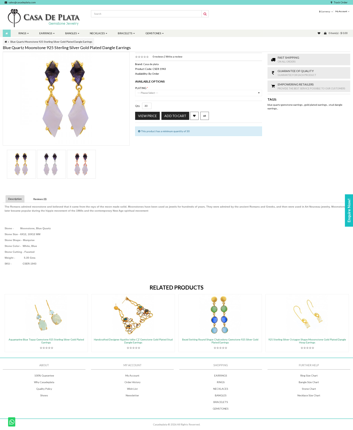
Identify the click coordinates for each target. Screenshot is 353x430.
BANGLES (221, 395)
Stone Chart (309, 388)
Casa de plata (151, 64)
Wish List (132, 388)
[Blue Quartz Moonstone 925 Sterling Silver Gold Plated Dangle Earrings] (21, 164)
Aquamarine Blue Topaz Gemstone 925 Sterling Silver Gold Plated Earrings (46, 341)
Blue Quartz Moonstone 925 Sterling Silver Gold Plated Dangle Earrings (51, 41)
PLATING (141, 88)
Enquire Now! (349, 210)
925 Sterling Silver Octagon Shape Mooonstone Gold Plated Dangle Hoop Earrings (307, 341)
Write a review (174, 56)
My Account (132, 375)
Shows (44, 395)
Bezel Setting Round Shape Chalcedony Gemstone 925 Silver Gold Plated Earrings (220, 341)
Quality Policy (44, 388)
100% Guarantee (44, 375)
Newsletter (132, 395)
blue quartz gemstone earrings (285, 104)
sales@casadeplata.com (22, 2)
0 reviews (158, 56)
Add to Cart (175, 116)
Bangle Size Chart (309, 382)
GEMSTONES (221, 408)
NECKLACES (220, 388)
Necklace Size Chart (308, 395)
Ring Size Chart (309, 375)
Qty (137, 105)
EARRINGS (220, 375)
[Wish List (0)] (319, 33)
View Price (147, 116)
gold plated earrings (316, 104)
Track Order (340, 2)
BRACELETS (220, 402)
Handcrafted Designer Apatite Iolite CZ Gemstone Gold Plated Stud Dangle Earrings (133, 341)
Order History (132, 382)
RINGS (221, 382)
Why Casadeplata (44, 382)
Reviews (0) (40, 199)
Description (15, 198)
